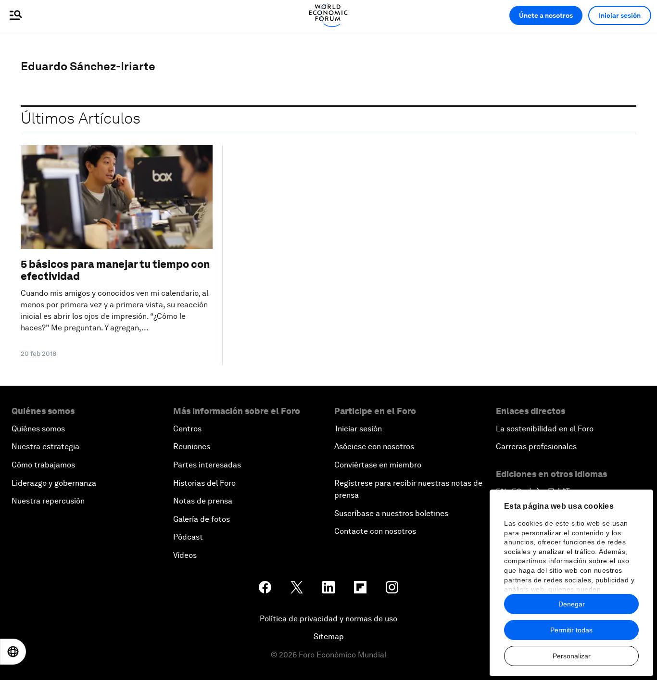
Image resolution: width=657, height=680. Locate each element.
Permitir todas (571, 630)
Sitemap (329, 636)
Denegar (571, 604)
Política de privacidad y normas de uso (328, 618)
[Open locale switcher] (12, 651)
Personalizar (572, 656)
